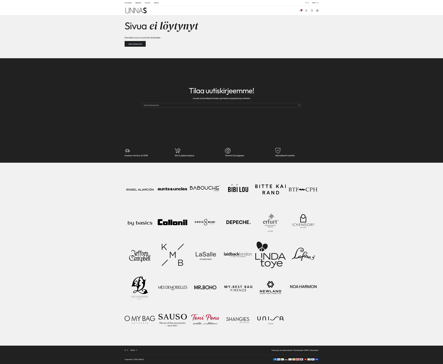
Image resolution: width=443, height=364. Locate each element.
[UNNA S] (136, 10)
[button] (301, 10)
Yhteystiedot (313, 350)
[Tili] (306, 10)
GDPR (306, 350)
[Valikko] (317, 10)
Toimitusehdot (298, 350)
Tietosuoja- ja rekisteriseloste (282, 350)
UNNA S (141, 359)
